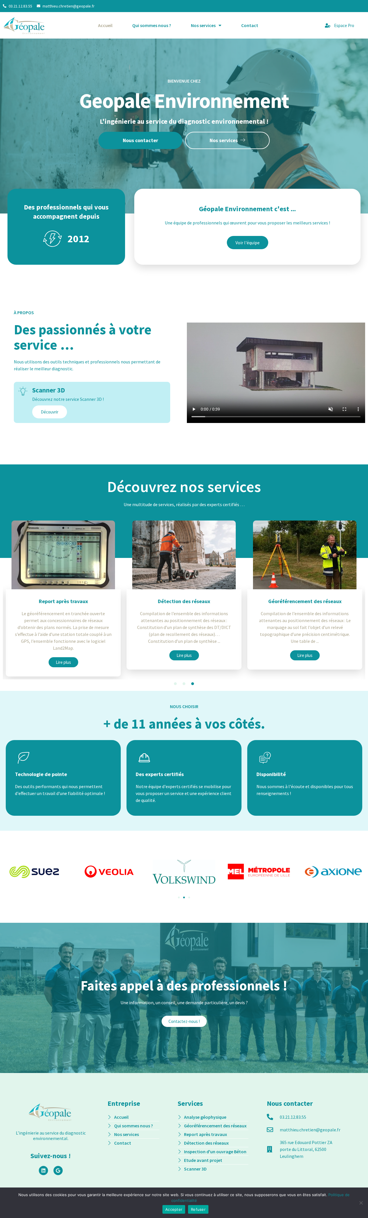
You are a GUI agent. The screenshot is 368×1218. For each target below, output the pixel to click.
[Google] (58, 1170)
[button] (179, 897)
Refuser (198, 1209)
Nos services (203, 25)
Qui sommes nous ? (151, 25)
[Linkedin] (43, 1170)
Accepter (173, 1209)
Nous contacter (140, 140)
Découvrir (49, 412)
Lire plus (63, 655)
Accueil (105, 25)
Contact (249, 25)
